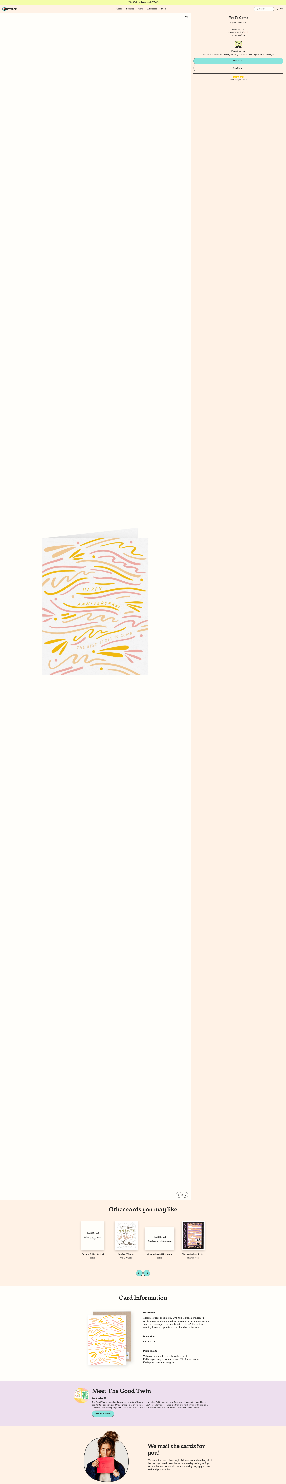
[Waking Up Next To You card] (193, 1235)
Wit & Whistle (126, 1258)
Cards (119, 9)
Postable (93, 1258)
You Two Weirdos (126, 1254)
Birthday (130, 9)
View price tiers (238, 35)
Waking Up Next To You (193, 1254)
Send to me (238, 68)
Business (165, 9)
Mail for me (238, 61)
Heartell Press (193, 1258)
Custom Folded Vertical (93, 1254)
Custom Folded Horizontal (159, 1254)
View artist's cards (103, 1414)
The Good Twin (239, 23)
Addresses (152, 9)
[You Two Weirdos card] (126, 1235)
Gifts (140, 9)
